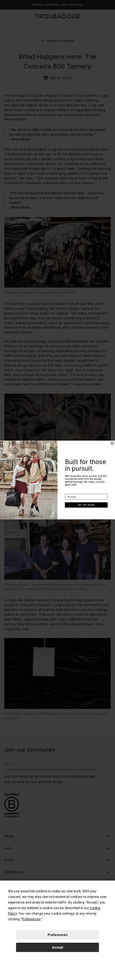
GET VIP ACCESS (86, 505)
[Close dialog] (112, 443)
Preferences (58, 935)
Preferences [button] (31, 919)
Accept (57, 947)
